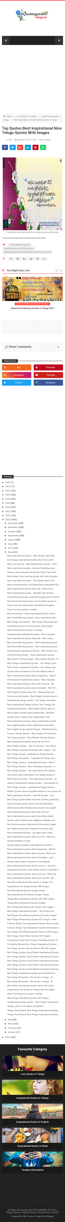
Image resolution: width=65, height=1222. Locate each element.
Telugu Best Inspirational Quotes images (26, 903)
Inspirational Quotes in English (32, 1122)
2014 (8, 1037)
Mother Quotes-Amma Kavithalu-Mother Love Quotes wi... (35, 791)
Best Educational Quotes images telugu (26, 890)
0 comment (45, 140)
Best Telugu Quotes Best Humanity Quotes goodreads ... (34, 799)
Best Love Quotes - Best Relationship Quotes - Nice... (32, 564)
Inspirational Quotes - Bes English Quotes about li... (32, 708)
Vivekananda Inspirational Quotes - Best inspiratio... (32, 634)
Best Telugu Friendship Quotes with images (28, 998)
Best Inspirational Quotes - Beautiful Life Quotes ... (31, 593)
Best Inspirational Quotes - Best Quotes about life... (31, 555)
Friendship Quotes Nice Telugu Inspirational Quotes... (32, 944)
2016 (8, 515)
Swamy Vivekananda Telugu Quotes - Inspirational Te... (33, 783)
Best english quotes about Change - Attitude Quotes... (33, 729)
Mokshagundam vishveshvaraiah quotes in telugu (35, 120)
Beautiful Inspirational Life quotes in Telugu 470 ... (31, 882)
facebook (50, 383)
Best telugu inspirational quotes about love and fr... (31, 985)
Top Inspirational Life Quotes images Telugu (28, 894)
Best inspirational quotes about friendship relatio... (31, 816)
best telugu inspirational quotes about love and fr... (31, 560)
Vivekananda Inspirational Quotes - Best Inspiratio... (32, 679)
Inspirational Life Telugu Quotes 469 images (28, 886)
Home (10, 116)
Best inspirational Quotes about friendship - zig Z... (31, 857)
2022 (8, 490)
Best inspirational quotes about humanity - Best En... (32, 688)
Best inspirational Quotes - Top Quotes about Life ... (32, 580)
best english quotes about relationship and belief (30, 725)
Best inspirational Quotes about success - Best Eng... (32, 874)
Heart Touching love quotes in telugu (24, 993)
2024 (8, 482)
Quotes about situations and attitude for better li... (31, 845)
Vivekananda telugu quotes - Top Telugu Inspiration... (32, 700)
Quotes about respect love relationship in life (28, 717)
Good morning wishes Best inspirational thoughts (30, 605)
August (11, 539)
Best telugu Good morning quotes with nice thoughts (32, 576)
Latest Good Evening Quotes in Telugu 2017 (32, 308)
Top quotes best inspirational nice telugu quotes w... (32, 775)
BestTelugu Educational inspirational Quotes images (32, 915)
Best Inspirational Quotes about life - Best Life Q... (31, 588)
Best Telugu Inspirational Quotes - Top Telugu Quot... (32, 663)
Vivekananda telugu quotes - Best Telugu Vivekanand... (33, 1002)
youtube (50, 375)
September (13, 535)
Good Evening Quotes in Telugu (32, 304)
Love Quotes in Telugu (33, 1074)
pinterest (50, 368)
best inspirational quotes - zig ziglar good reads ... (31, 832)
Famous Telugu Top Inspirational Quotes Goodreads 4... (34, 927)
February (12, 1028)
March (11, 1023)
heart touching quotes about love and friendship (30, 803)
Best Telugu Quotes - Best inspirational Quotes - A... (32, 766)
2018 (8, 507)
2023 (8, 486)
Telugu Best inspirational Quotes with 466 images (30, 899)
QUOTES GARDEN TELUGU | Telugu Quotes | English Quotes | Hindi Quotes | (31, 1211)
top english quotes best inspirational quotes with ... (31, 828)
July (10, 544)
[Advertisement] (32, 77)
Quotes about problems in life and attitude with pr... (31, 671)
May (10, 552)
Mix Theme (28, 1216)
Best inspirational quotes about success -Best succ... (32, 853)
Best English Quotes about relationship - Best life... (31, 712)
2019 (8, 503)
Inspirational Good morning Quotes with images (30, 626)
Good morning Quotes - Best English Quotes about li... (33, 696)
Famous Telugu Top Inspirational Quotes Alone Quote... (33, 923)
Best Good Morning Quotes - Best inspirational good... (33, 642)
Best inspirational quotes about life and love (28, 812)
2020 (8, 499)
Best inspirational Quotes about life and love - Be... (31, 684)
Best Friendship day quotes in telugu (24, 630)
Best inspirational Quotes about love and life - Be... (31, 878)
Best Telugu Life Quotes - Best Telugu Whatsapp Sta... (33, 622)
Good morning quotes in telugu (22, 609)
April (10, 1019)
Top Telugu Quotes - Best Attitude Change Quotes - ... (33, 737)
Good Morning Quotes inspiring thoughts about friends (33, 597)
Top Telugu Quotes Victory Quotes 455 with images (31, 948)
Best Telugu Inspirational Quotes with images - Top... (32, 750)
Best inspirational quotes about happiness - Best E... (32, 849)
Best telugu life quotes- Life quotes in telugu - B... (30, 977)
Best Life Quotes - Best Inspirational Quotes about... (32, 613)
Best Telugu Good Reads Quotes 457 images (28, 936)
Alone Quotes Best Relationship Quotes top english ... (32, 808)
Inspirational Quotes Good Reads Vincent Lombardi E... (33, 869)
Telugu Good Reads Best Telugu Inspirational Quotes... (33, 1010)
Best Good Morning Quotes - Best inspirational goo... (32, 617)
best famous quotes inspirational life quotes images (31, 824)
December (13, 523)
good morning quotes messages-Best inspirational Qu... (33, 584)
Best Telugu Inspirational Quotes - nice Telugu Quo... (32, 667)
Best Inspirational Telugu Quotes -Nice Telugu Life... (32, 704)
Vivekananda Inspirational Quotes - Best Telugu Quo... (33, 651)
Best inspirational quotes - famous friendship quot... (31, 568)
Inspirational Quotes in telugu (32, 1098)
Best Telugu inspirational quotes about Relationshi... (32, 973)
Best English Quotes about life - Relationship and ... (31, 692)
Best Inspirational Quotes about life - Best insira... (30, 638)
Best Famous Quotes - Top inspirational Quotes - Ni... (32, 779)
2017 (8, 511)
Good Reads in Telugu (27, 116)
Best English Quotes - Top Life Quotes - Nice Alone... (32, 746)
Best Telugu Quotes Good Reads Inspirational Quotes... (33, 952)
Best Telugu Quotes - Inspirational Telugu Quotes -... (32, 787)
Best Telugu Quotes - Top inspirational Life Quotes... (32, 770)
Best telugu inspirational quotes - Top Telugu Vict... (31, 911)
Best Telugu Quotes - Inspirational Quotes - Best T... (32, 762)
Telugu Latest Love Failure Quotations (25, 1006)
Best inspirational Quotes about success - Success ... (32, 865)
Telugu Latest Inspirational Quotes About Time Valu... (32, 572)
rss (19, 368)
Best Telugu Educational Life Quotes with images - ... (32, 907)
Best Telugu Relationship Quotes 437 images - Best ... (33, 919)
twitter (18, 383)
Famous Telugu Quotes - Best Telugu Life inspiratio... (32, 733)
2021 (8, 494)
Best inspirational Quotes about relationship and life (31, 721)
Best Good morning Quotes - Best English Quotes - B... (33, 659)
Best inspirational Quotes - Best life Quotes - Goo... (31, 795)
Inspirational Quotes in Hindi (32, 1146)
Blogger (50, 1216)
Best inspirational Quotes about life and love (28, 741)
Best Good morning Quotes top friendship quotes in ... (33, 601)
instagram (19, 375)
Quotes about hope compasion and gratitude (28, 861)
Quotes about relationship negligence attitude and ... (32, 820)
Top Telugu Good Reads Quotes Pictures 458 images (32, 932)
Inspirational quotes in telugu (18, 248)
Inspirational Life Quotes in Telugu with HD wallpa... (31, 989)
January (12, 1032)
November (13, 527)
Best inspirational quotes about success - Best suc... (32, 836)
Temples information (32, 1170)
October (12, 531)
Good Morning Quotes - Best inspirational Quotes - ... (32, 655)
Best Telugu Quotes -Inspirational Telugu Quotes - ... (32, 754)
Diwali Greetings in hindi (18, 841)
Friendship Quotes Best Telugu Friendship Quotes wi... (33, 940)
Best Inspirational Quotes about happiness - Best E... (32, 675)
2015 (8, 519)
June (10, 548)
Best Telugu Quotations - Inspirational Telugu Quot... (32, 758)
